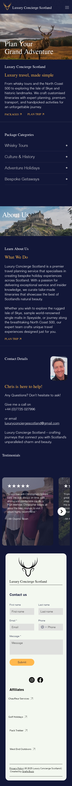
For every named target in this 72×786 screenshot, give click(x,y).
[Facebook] (40, 680)
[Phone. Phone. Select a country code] (44, 627)
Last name (44, 604)
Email (13, 620)
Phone (41, 620)
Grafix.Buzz (28, 771)
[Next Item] (62, 511)
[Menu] (67, 7)
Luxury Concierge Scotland (32, 7)
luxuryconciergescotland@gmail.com (32, 423)
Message (15, 636)
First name (15, 604)
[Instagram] (32, 680)
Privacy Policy (16, 768)
